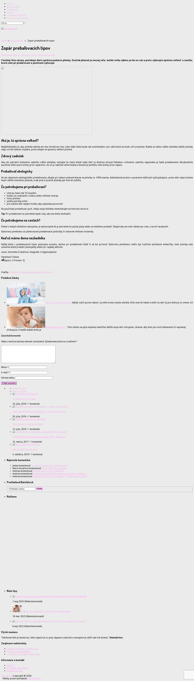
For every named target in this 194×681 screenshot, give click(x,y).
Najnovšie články (19, 391)
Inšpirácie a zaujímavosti (17, 17)
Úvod (4, 40)
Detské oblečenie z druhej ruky (22, 648)
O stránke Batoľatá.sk (17, 668)
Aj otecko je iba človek (23, 399)
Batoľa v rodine (13, 6)
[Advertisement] (34, 34)
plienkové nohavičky (19, 272)
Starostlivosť (12, 9)
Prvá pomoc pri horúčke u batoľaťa (69, 596)
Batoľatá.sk (6, 675)
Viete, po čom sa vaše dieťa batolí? (68, 621)
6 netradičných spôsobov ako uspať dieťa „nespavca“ (39, 436)
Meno (5, 367)
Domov (10, 3)
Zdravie (10, 12)
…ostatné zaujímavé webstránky (23, 654)
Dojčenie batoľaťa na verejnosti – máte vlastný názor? (39, 411)
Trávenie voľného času (16, 15)
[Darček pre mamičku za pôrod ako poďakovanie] (17, 611)
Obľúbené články (19, 388)
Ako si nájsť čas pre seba (24, 449)
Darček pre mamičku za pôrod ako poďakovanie (46, 611)
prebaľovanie (46, 272)
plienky (34, 272)
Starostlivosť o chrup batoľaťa (27, 424)
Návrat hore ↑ (35, 678)
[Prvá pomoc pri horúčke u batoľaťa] (31, 596)
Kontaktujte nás (15, 670)
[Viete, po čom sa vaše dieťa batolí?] (31, 621)
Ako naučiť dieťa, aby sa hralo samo (49, 465)
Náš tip (10, 665)
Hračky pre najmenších (18, 651)
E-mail (5, 372)
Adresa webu (7, 377)
